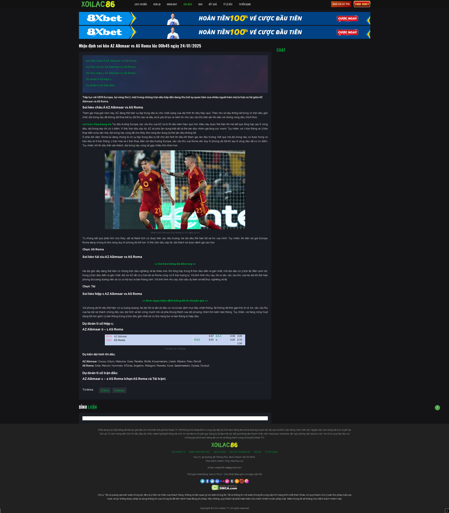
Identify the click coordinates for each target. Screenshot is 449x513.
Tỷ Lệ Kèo (227, 4)
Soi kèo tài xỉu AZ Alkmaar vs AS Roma (110, 67)
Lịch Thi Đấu (141, 4)
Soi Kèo (187, 4)
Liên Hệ (258, 451)
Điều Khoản (219, 451)
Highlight (172, 4)
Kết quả (213, 4)
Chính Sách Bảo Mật (199, 451)
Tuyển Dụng (245, 4)
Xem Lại (156, 4)
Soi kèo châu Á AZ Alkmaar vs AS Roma (111, 60)
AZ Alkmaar (119, 390)
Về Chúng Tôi (178, 451)
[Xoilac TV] (98, 4)
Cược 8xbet (362, 4)
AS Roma (105, 390)
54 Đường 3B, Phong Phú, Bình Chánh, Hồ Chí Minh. (229, 457)
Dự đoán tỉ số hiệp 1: (99, 79)
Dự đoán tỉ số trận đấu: (100, 85)
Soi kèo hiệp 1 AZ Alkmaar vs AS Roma (110, 73)
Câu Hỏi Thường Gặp (239, 451)
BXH (200, 4)
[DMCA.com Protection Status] (225, 487)
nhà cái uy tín (341, 4)
